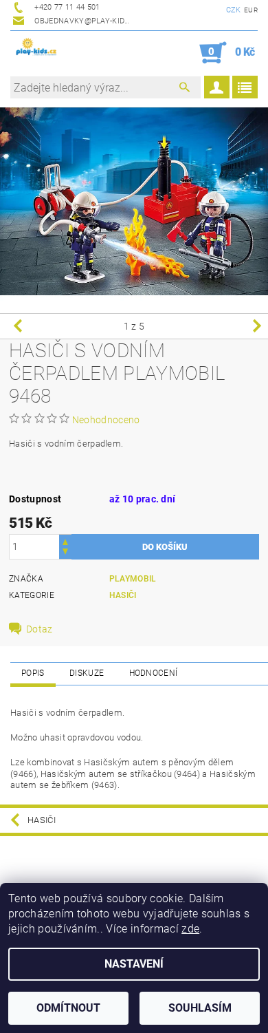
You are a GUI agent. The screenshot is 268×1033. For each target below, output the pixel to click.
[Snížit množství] (65, 553)
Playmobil (133, 579)
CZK (233, 10)
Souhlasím (200, 1007)
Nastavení (134, 963)
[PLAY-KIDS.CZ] (36, 49)
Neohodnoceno (106, 419)
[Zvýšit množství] (65, 540)
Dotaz (39, 629)
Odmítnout (68, 1007)
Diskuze (86, 673)
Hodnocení (153, 673)
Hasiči (123, 595)
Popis (33, 673)
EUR (251, 10)
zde (190, 928)
